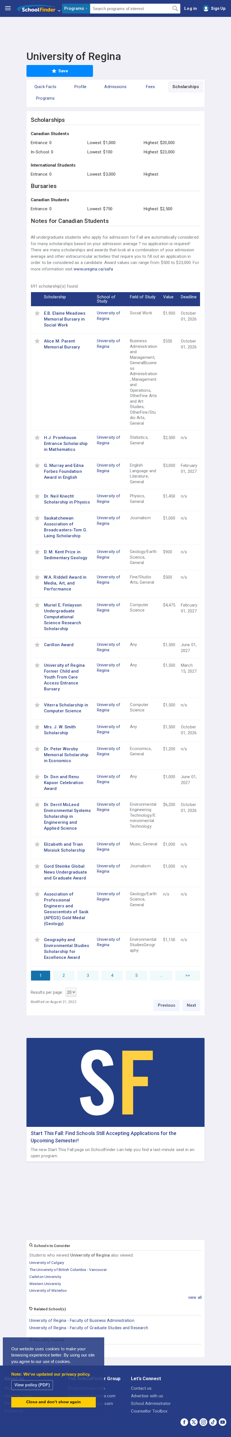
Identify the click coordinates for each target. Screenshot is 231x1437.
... (161, 975)
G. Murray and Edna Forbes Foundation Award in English (64, 471)
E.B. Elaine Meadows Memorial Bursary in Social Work (64, 319)
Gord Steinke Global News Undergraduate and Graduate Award (65, 872)
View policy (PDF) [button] (32, 1384)
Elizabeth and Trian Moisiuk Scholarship (64, 847)
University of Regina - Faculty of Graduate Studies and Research (88, 1328)
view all (195, 1297)
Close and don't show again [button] (53, 1402)
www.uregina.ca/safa (93, 269)
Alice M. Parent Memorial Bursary (62, 344)
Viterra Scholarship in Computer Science (66, 707)
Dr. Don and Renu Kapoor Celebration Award (63, 782)
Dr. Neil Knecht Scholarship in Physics (67, 499)
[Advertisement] (115, 32)
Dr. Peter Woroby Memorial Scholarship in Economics (66, 754)
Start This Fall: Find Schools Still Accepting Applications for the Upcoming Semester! (104, 1136)
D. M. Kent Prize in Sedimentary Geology (65, 554)
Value (168, 296)
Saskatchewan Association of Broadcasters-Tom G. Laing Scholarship (65, 527)
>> (187, 975)
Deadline (189, 296)
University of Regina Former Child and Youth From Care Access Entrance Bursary (64, 677)
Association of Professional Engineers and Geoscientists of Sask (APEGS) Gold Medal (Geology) (66, 909)
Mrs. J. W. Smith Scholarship (60, 729)
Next (191, 1005)
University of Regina (108, 315)
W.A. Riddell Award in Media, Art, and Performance (65, 583)
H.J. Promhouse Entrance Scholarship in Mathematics (66, 443)
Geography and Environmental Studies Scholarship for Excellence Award (66, 948)
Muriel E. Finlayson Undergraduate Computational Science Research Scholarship (63, 617)
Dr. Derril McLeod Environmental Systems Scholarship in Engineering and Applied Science (67, 816)
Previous (167, 1005)
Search (175, 9)
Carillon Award (59, 644)
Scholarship (55, 296)
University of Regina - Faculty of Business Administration (81, 1320)
